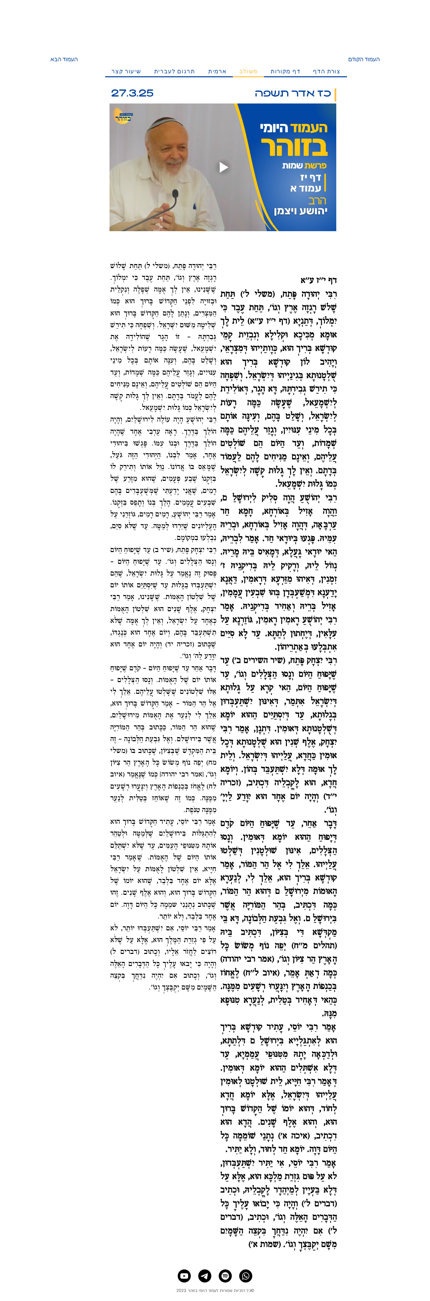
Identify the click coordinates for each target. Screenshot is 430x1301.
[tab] (327, 71)
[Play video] (223, 167)
